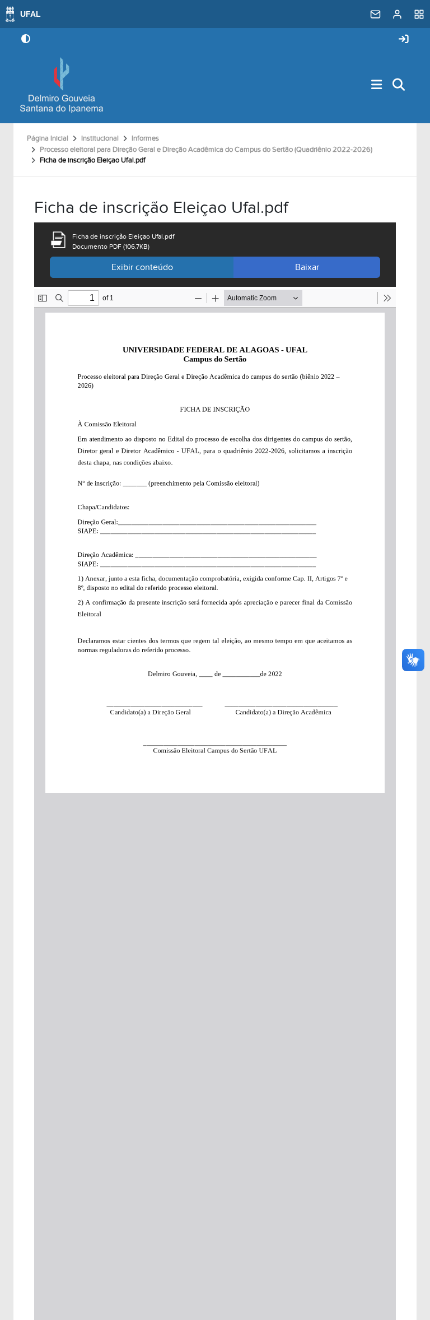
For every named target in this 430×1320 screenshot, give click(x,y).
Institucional (100, 138)
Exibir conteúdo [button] (142, 267)
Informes (145, 138)
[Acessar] (404, 39)
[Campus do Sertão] (61, 85)
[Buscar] (399, 85)
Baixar (307, 267)
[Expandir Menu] (377, 85)
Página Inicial (47, 138)
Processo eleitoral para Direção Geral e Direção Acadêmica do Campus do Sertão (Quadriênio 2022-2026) (206, 149)
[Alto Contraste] (25, 39)
